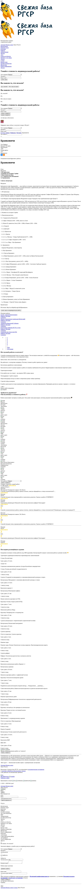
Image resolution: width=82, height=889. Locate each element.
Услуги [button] (23, 887)
